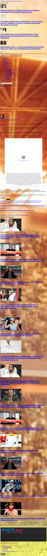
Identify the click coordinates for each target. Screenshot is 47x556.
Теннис (5, 65)
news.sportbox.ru (10, 198)
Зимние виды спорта (10, 69)
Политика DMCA (6, 546)
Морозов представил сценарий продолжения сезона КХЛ (17, 210)
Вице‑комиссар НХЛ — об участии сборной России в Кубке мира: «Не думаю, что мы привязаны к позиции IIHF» (22, 48)
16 (0, 242)
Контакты (5, 550)
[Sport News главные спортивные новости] (11, 532)
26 (0, 265)
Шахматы (7, 78)
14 (0, 363)
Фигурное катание (9, 71)
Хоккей (4, 60)
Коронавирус (8, 70)
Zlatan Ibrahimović (16, 186)
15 (0, 339)
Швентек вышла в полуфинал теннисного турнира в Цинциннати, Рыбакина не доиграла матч (19, 11)
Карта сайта (5, 549)
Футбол (5, 59)
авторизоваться (25, 215)
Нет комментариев (15, 119)
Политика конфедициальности (10, 551)
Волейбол (5, 64)
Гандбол (7, 76)
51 (0, 524)
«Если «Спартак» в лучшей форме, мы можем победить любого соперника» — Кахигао (21, 283)
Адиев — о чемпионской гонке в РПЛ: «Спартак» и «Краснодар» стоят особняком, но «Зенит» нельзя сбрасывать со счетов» (19, 306)
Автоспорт (5, 66)
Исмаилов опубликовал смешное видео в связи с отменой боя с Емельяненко (23, 205)
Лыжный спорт (8, 74)
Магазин (5, 58)
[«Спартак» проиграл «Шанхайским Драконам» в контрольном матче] (10, 446)
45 (0, 501)
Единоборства (6, 63)
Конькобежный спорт (10, 73)
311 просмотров (4, 119)
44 (0, 312)
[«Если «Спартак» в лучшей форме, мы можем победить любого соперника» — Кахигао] (10, 278)
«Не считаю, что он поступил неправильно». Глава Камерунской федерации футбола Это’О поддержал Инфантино (19, 36)
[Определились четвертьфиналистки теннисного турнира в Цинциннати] (10, 492)
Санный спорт (8, 75)
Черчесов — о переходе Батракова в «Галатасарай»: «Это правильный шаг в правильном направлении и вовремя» (22, 260)
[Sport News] (11, 1)
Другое (4, 68)
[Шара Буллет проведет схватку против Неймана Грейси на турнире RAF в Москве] (10, 514)
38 (0, 287)
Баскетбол (5, 61)
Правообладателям (7, 547)
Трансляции (8, 79)
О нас (4, 545)
